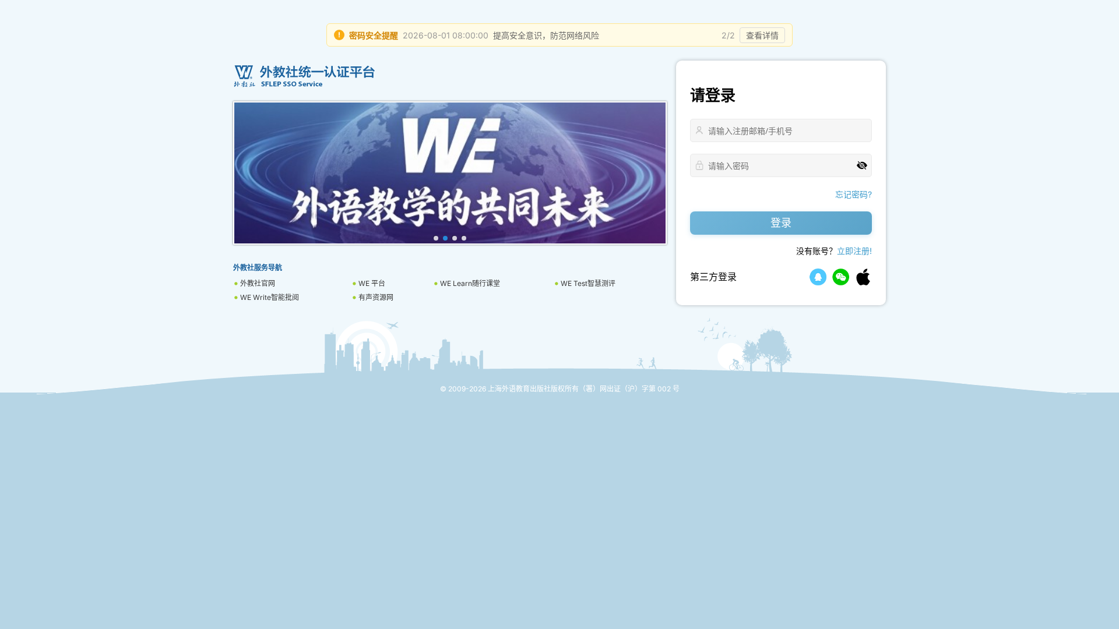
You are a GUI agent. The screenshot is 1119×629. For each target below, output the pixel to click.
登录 (780, 223)
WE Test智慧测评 (588, 283)
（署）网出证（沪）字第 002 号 (629, 388)
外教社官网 (257, 283)
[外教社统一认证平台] (450, 76)
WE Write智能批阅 (269, 297)
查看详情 (762, 35)
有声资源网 (375, 297)
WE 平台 (371, 283)
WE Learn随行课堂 (470, 283)
